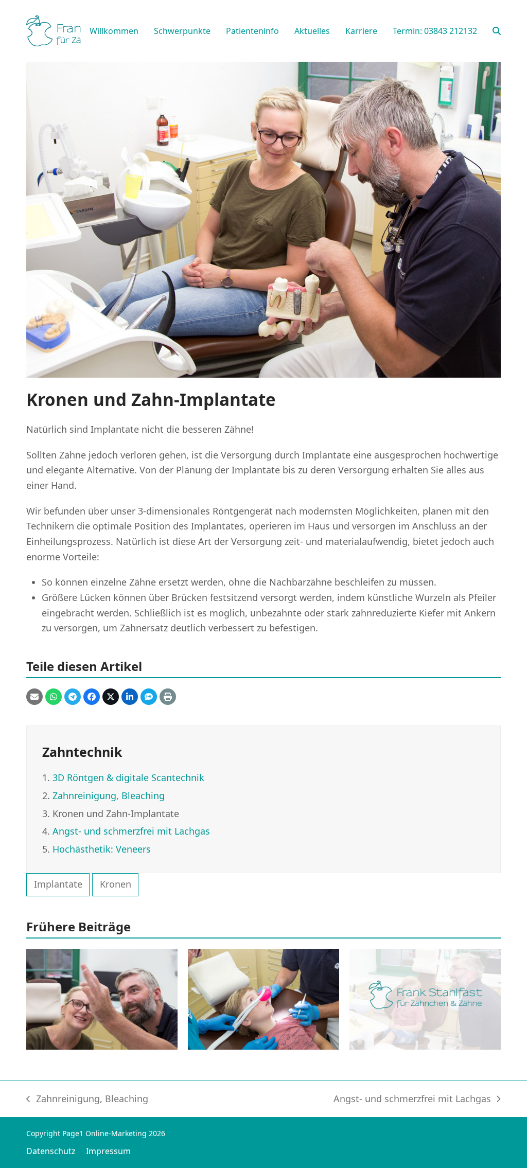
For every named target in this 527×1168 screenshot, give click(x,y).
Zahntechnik (82, 751)
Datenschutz (51, 1151)
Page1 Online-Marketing (104, 1133)
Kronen (115, 884)
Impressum (108, 1151)
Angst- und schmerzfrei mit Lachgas (131, 831)
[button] (496, 31)
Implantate (58, 884)
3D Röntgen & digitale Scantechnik (128, 777)
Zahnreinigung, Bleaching (108, 795)
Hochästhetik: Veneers (101, 849)
